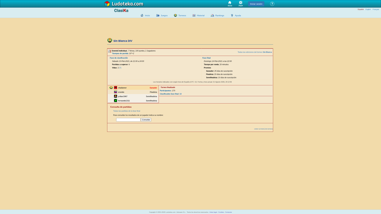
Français (376, 9)
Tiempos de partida (120, 53)
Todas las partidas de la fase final (126, 111)
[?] (120, 68)
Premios (207, 68)
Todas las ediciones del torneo (255, 52)
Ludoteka (122, 4)
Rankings (219, 15)
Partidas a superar (120, 64)
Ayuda (238, 15)
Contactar (228, 212)
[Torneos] (174, 15)
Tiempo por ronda (211, 64)
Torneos (182, 15)
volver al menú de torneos (263, 129)
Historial (200, 15)
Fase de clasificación (119, 58)
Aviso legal (213, 212)
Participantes (165, 91)
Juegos (164, 15)
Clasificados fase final (169, 94)
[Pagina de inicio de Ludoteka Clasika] (141, 15)
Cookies (221, 212)
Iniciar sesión (256, 4)
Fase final (206, 58)
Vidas (114, 68)
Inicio (147, 15)
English (368, 9)
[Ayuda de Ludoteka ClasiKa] (231, 15)
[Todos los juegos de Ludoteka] (157, 15)
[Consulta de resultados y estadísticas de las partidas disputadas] (193, 15)
